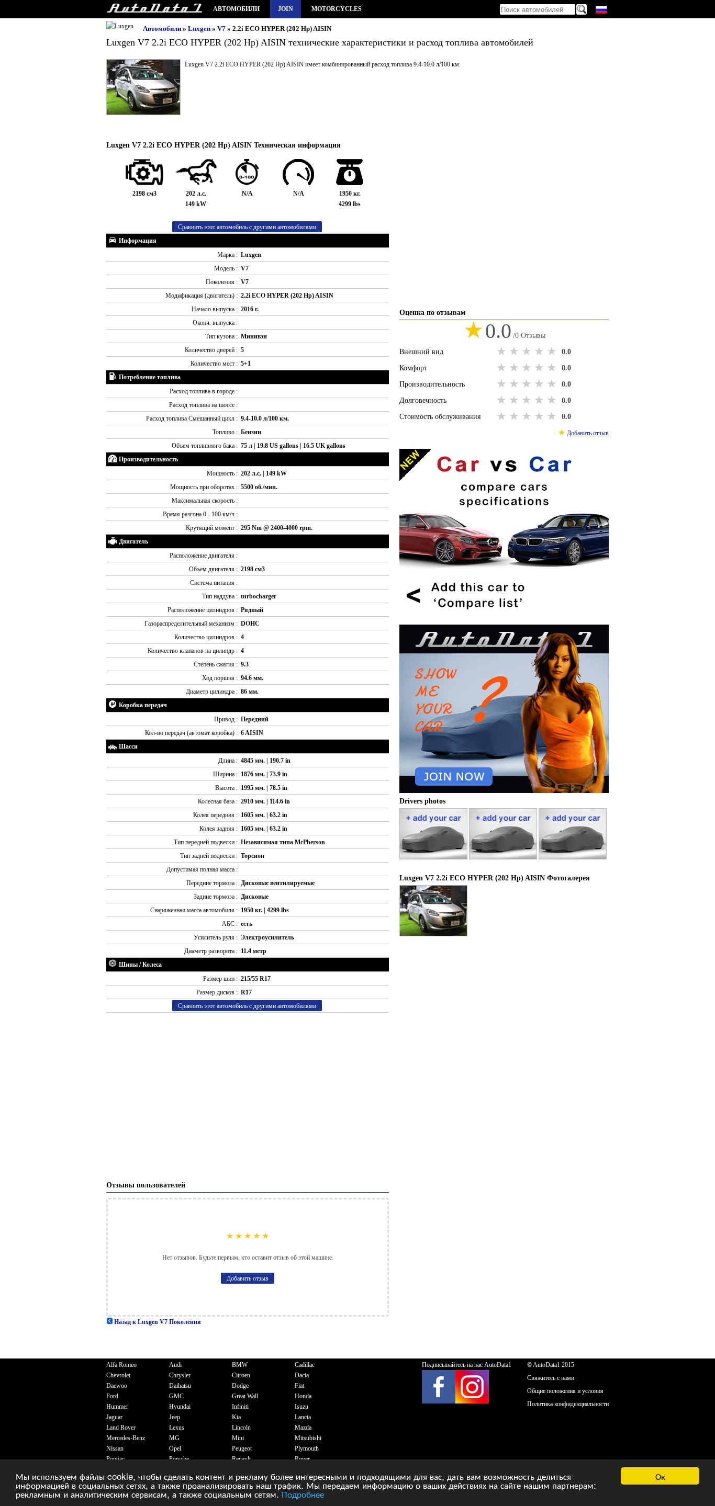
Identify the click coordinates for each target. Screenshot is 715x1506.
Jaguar (114, 1417)
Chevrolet (118, 1375)
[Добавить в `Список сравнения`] (504, 619)
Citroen (241, 1375)
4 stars (540, 351)
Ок (660, 1475)
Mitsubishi (308, 1438)
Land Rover (121, 1427)
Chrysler (180, 1375)
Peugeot (242, 1448)
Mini (238, 1438)
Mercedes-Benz (125, 1438)
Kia (236, 1417)
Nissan (115, 1448)
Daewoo (116, 1385)
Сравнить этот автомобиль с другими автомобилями (247, 227)
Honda (303, 1396)
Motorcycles (336, 9)
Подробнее (303, 1493)
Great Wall (245, 1396)
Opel (175, 1448)
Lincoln (241, 1427)
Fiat (299, 1385)
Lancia (303, 1417)
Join (285, 9)
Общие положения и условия (565, 1391)
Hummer (117, 1406)
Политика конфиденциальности (568, 1404)
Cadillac (305, 1364)
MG (174, 1438)
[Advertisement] (247, 1096)
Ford (112, 1396)
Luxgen (200, 28)
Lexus (176, 1427)
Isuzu (301, 1406)
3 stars (527, 351)
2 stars (515, 351)
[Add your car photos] (434, 857)
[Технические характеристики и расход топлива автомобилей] (154, 9)
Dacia (302, 1375)
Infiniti (240, 1406)
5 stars (552, 351)
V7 (222, 28)
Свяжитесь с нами (550, 1378)
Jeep (174, 1417)
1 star (502, 351)
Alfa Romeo (121, 1364)
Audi (175, 1364)
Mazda (303, 1427)
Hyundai (180, 1406)
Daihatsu (180, 1385)
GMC (176, 1396)
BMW (240, 1364)
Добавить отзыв (248, 1278)
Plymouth (307, 1448)
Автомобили (236, 9)
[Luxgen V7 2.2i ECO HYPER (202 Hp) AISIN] (433, 934)
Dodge (240, 1385)
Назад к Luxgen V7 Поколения (157, 1322)
